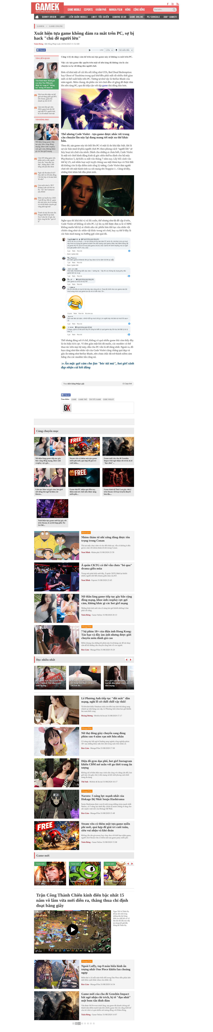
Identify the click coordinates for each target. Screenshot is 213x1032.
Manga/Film (95, 650)
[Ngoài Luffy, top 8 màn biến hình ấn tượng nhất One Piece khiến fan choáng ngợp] (56, 974)
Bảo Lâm (85, 650)
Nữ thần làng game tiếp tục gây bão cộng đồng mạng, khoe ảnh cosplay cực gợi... (48, 460)
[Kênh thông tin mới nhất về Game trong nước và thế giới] (47, 8)
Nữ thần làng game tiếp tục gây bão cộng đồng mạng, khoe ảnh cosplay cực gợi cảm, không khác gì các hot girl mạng (46, 146)
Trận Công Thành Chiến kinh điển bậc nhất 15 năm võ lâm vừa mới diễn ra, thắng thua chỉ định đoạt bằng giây (82, 900)
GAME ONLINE (137, 16)
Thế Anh (84, 782)
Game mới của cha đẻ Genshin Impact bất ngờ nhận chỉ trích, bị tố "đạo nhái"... (118, 460)
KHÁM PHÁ (101, 9)
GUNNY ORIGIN (49, 16)
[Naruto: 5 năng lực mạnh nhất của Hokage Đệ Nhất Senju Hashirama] (56, 804)
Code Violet (108, 399)
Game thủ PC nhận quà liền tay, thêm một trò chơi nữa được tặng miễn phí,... (83, 491)
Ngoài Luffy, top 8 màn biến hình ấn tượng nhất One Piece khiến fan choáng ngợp (105, 969)
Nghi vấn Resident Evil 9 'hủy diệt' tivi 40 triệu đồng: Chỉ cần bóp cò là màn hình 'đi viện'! (47, 176)
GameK (40, 26)
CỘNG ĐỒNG (139, 9)
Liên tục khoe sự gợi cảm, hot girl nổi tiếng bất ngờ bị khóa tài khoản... (49, 491)
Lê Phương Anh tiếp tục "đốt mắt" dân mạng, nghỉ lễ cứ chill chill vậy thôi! (105, 700)
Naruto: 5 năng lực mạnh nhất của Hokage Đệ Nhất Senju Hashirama (102, 797)
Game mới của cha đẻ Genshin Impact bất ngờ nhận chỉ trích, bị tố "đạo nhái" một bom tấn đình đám (106, 997)
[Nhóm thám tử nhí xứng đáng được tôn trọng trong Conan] (56, 545)
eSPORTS (88, 9)
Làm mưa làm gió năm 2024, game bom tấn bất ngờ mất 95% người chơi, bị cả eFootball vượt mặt (46, 110)
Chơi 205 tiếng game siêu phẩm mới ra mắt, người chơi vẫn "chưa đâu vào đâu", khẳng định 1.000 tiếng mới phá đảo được (46, 162)
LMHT (62, 16)
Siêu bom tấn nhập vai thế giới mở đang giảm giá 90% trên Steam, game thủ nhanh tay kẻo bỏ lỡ (47, 97)
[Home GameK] (37, 17)
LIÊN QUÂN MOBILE (78, 16)
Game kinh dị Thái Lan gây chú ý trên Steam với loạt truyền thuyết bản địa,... (117, 491)
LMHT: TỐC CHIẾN (100, 16)
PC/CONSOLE (153, 16)
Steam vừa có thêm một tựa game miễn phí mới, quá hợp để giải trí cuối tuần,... (83, 460)
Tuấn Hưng (86, 615)
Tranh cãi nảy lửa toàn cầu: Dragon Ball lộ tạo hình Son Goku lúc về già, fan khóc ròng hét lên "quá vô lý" (47, 217)
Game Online (56, 26)
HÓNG (128, 9)
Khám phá (95, 552)
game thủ (83, 399)
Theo (97, 384)
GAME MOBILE (74, 9)
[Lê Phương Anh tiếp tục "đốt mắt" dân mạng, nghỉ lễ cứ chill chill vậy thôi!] (56, 710)
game (105, 85)
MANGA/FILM (115, 9)
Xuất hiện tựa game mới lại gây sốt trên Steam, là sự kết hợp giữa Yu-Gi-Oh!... (52, 522)
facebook (168, 4)
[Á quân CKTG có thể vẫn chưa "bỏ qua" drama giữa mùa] (56, 576)
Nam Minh (85, 552)
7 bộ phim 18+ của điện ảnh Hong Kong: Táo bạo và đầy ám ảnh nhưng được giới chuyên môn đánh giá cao (106, 635)
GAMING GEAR (119, 16)
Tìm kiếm (175, 10)
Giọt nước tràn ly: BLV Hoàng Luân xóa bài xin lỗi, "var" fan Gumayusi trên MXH (46, 188)
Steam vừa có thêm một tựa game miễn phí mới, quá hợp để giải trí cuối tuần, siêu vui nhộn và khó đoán (105, 827)
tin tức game (95, 399)
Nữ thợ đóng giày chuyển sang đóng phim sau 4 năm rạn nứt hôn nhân (103, 734)
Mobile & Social (100, 716)
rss (177, 4)
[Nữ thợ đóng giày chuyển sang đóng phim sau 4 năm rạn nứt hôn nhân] (56, 741)
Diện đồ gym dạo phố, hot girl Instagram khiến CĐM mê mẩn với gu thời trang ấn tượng (106, 764)
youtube (172, 4)
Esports (94, 580)
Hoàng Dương (87, 716)
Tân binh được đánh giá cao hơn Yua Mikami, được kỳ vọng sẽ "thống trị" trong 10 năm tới (45, 84)
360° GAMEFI (170, 16)
